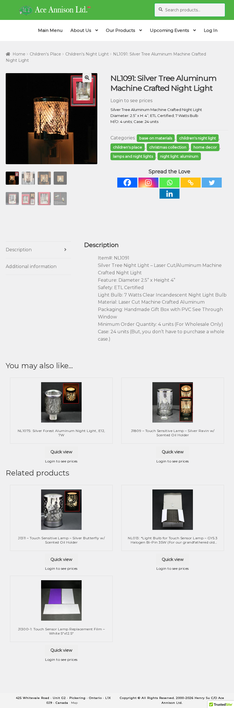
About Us (80, 30)
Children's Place (45, 54)
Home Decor (205, 147)
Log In (210, 30)
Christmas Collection (167, 147)
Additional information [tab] (31, 266)
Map (74, 703)
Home (19, 54)
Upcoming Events (169, 30)
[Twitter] (212, 183)
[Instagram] (148, 183)
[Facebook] (127, 183)
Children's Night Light (87, 54)
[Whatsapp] (169, 183)
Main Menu (50, 30)
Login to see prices (131, 100)
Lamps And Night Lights (133, 156)
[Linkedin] (169, 194)
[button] (87, 77)
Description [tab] (19, 249)
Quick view (61, 451)
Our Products (120, 30)
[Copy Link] (191, 183)
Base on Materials (155, 138)
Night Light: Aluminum (179, 156)
